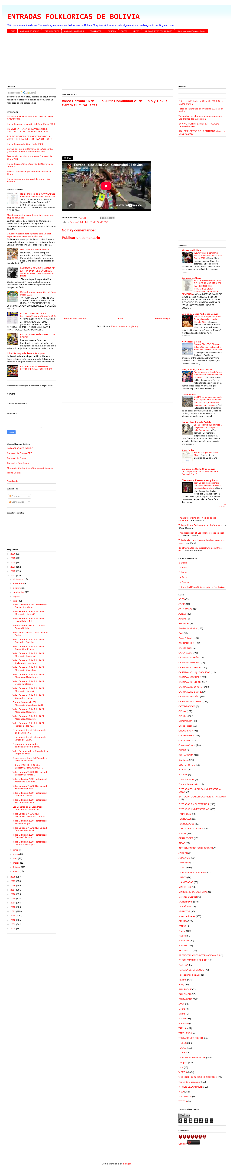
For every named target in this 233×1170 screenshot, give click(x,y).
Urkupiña (183, 1062)
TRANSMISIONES (52, 31)
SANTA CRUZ (185, 999)
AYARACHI (183, 623)
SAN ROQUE (185, 989)
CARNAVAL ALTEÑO (188, 657)
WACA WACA (185, 1096)
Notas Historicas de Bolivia (196, 422)
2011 (13, 915)
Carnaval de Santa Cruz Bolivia (198, 469)
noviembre (18, 583)
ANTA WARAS (185, 609)
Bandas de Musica (187, 628)
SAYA (181, 1004)
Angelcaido (12, 481)
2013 (13, 907)
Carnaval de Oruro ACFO (19, 453)
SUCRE (182, 1018)
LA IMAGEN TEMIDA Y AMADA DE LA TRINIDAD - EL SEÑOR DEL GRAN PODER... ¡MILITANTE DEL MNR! (37, 272)
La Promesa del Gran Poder (192, 872)
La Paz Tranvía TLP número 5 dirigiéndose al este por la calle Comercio (208, 428)
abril (15, 858)
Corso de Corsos (186, 745)
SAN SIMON (184, 994)
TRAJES (182, 1052)
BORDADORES (186, 643)
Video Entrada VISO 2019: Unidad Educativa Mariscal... (30, 829)
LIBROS (182, 877)
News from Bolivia (191, 341)
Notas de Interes (186, 916)
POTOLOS (183, 940)
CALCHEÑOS (185, 648)
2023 (13, 567)
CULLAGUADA (185, 755)
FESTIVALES (185, 819)
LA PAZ (182, 867)
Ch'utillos (183, 716)
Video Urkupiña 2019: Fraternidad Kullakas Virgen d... (30, 822)
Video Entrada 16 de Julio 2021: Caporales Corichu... (29, 640)
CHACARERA (185, 721)
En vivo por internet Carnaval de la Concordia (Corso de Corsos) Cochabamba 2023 (30, 150)
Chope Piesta (185, 726)
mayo (16, 854)
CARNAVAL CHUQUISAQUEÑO (194, 672)
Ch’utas (182, 711)
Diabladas (183, 760)
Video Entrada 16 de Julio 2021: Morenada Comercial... (29, 654)
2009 (13, 924)
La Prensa (183, 582)
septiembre (19, 592)
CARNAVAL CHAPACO (189, 667)
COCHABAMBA (186, 735)
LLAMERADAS (185, 882)
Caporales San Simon (18, 463)
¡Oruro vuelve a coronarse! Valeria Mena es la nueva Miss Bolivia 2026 (208, 256)
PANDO (182, 926)
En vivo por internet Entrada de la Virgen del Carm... (29, 738)
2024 (13, 562)
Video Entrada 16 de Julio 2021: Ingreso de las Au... (29, 724)
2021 (13, 575)
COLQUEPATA (185, 740)
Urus (180, 1067)
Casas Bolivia (189, 394)
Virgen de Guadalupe (189, 1082)
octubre (17, 588)
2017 (13, 890)
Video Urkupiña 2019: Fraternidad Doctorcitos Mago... (30, 606)
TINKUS (95, 222)
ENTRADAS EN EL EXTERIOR (193, 804)
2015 (13, 898)
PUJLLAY (183, 965)
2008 (13, 928)
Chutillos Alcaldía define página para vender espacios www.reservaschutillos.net (29, 235)
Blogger (127, 1163)
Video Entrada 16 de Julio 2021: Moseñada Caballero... (29, 675)
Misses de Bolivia (191, 250)
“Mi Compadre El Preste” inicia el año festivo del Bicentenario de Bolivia (208, 375)
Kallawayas (184, 862)
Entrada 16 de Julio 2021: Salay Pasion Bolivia (29, 626)
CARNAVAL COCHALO (189, 677)
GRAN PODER (95, 31)
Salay (181, 984)
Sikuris (181, 1013)
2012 (13, 911)
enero (16, 871)
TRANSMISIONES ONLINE (192, 1057)
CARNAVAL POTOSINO (190, 701)
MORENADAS (185, 901)
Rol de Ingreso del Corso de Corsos (191, 31)
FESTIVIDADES (186, 823)
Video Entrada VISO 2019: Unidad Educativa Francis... (30, 773)
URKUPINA (111, 31)
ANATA (181, 604)
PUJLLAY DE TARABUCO (191, 970)
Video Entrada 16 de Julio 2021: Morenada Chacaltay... (29, 668)
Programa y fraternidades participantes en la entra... (27, 745)
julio (15, 601)
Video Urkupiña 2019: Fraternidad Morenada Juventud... (30, 780)
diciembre (18, 579)
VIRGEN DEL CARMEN (190, 1087)
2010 (13, 920)
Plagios (182, 935)
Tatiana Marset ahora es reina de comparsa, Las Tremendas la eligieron (200, 117)
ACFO (181, 599)
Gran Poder (188, 450)
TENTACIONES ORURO (190, 1038)
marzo (16, 863)
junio (16, 850)
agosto (17, 596)
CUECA (182, 750)
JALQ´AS (183, 853)
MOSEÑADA (184, 906)
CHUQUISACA (185, 730)
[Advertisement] (102, 60)
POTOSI (182, 945)
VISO (181, 1091)
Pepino (181, 931)
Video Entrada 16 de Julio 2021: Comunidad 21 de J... (29, 647)
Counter (182, 1143)
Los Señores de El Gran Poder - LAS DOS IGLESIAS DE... (29, 808)
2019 (13, 881)
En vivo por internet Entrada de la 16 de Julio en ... (29, 731)
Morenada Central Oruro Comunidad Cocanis (30, 468)
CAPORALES (185, 652)
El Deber (182, 572)
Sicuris (181, 1009)
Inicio (120, 318)
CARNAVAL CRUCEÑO (189, 682)
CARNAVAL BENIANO (189, 662)
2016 (13, 894)
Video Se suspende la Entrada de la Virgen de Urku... (31, 752)
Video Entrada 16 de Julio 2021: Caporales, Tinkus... (29, 696)
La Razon (183, 577)
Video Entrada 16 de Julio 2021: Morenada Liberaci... (29, 689)
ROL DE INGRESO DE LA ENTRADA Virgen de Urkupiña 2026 (38, 314)
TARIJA (182, 1028)
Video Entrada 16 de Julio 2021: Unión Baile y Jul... (29, 619)
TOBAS (182, 1048)
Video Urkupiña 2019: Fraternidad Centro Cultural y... (30, 836)
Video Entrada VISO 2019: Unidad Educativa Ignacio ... (30, 787)
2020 (13, 877)
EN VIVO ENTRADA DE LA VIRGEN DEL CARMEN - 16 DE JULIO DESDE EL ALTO (28, 130)
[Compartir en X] (107, 217)
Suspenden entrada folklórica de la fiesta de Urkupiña (30, 759)
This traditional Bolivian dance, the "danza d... (201, 525)
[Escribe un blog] (104, 217)
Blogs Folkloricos (186, 638)
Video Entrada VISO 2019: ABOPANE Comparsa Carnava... (30, 815)
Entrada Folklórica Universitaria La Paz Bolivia (201, 587)
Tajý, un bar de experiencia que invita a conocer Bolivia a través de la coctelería (207, 486)
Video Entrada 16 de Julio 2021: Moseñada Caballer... (29, 710)
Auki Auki (183, 614)
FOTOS (124, 31)
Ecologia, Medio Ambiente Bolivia (200, 314)
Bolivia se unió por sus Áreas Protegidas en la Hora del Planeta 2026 (207, 319)
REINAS (182, 979)
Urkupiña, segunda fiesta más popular (26, 353)
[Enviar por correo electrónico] (101, 217)
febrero (17, 867)
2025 (13, 558)
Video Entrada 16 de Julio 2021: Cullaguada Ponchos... (29, 661)
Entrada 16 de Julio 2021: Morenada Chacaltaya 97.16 (28, 703)
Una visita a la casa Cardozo (34, 249)
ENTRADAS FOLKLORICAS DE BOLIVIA (73, 17)
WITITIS (182, 1101)
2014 (13, 902)
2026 (13, 554)
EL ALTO (182, 769)
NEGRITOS (184, 911)
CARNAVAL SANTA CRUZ (74, 31)
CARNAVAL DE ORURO (29, 31)
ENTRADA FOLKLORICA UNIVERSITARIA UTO (202, 796)
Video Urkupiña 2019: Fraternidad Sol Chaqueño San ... (30, 801)
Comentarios (17, 502)
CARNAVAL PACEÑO (188, 696)
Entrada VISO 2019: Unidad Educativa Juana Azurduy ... (28, 766)
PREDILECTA (185, 950)
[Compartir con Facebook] (110, 217)
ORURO (182, 921)
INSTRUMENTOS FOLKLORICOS (195, 848)
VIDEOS (136, 31)
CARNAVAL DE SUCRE (190, 692)
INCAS (181, 843)
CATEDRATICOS (186, 706)
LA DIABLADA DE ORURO (20, 448)
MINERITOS (184, 887)
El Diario (182, 562)
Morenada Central (187, 897)
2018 (13, 885)
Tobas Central (14, 472)
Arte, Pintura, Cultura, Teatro (197, 369)
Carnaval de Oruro (16, 458)
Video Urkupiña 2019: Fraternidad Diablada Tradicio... (30, 794)
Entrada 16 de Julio (79, 222)
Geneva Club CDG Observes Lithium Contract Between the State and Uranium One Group (208, 347)
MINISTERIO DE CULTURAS (192, 892)
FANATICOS (184, 814)
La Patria (183, 567)
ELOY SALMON (186, 779)
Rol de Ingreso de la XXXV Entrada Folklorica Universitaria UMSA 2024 (37, 195)
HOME (12, 31)
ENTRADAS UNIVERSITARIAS (193, 809)
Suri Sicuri (183, 1023)
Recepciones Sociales (189, 975)
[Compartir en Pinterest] (113, 217)
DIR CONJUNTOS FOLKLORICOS (158, 31)
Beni (180, 633)
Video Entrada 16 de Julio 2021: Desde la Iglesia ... (29, 682)
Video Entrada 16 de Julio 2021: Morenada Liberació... (29, 613)
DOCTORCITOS (186, 765)
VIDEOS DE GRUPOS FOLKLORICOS (197, 1077)
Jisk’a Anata (184, 858)
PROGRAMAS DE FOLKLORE (193, 960)
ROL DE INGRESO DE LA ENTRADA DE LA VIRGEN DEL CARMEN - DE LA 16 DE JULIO (29, 137)
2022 (13, 571)
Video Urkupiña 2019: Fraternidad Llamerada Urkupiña (30, 843)
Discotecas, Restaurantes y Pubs (200, 480)
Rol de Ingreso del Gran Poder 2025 (25, 144)
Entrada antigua (163, 318)
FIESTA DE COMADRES (190, 828)
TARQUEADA (185, 1033)
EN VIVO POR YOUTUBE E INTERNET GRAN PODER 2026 (36, 367)
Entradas (15, 496)
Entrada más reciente (75, 318)
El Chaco (183, 774)
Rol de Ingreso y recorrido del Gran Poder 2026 (31, 124)
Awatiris (182, 618)
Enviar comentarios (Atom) (124, 326)
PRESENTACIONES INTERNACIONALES (199, 955)
